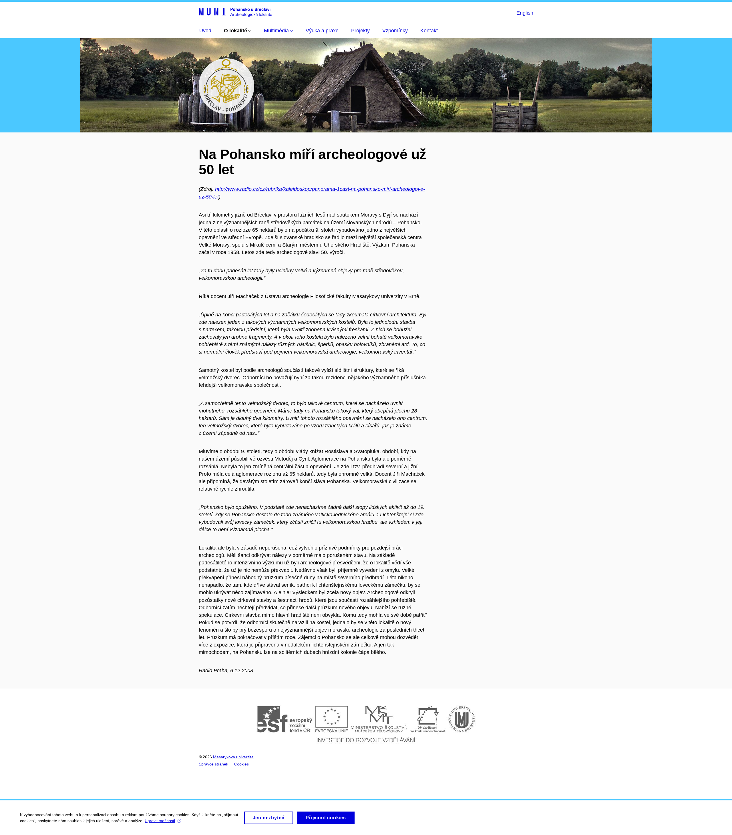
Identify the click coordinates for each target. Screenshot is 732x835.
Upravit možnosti (160, 820)
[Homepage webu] (235, 12)
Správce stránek (213, 764)
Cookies (241, 764)
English (524, 13)
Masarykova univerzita (233, 757)
